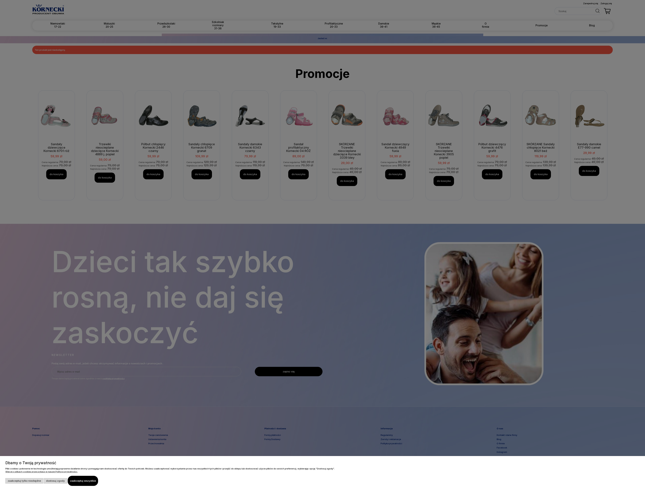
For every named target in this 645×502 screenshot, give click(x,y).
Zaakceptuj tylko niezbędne (24, 480)
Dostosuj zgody (55, 480)
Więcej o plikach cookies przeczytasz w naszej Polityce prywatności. (41, 471)
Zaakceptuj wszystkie (83, 480)
